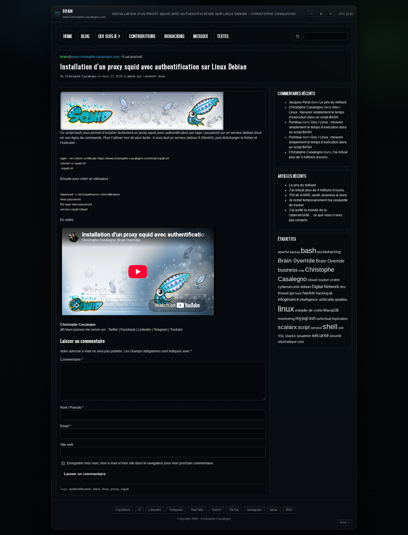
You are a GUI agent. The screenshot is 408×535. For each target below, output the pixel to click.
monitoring (286, 319)
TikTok (234, 509)
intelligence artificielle (317, 299)
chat (301, 270)
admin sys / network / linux (146, 76)
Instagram (254, 509)
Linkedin (144, 330)
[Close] (330, 14)
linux (105, 489)
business (288, 270)
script (304, 327)
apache (283, 252)
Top (345, 522)
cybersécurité (288, 287)
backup (295, 252)
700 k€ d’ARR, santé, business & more (318, 195)
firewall (283, 293)
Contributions (142, 36)
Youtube (176, 330)
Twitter (113, 330)
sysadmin (304, 336)
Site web (66, 445)
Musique (200, 36)
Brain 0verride (296, 260)
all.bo (274, 509)
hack (298, 293)
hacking (322, 293)
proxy (115, 489)
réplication (340, 319)
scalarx (287, 327)
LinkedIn (155, 509)
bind (320, 252)
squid (125, 489)
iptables (341, 299)
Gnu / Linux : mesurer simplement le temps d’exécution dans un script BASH (316, 112)
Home (67, 36)
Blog (85, 36)
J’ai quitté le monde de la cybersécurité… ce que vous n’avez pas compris (315, 215)
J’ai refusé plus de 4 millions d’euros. (317, 190)
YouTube (197, 509)
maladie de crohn (309, 310)
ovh (312, 318)
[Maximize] (321, 14)
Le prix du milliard (332, 102)
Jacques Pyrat (299, 102)
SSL (281, 336)
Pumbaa (295, 122)
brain (68, 11)
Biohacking (174, 36)
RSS (289, 509)
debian (305, 287)
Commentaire (71, 359)
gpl (291, 293)
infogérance (288, 299)
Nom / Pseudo (72, 407)
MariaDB (331, 310)
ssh (341, 328)
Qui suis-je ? (109, 36)
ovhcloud (324, 319)
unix (301, 342)
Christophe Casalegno (81, 76)
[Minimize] (311, 14)
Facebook (127, 330)
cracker (323, 280)
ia (330, 293)
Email (65, 426)
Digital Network (325, 286)
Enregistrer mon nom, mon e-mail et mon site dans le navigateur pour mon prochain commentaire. (140, 463)
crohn (335, 279)
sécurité (320, 335)
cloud (312, 279)
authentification (80, 489)
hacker (309, 293)
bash (96, 489)
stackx (290, 336)
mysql (301, 318)
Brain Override (330, 260)
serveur (316, 328)
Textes (223, 36)
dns (343, 287)
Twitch (216, 509)
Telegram (160, 330)
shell (330, 326)
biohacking (332, 252)
